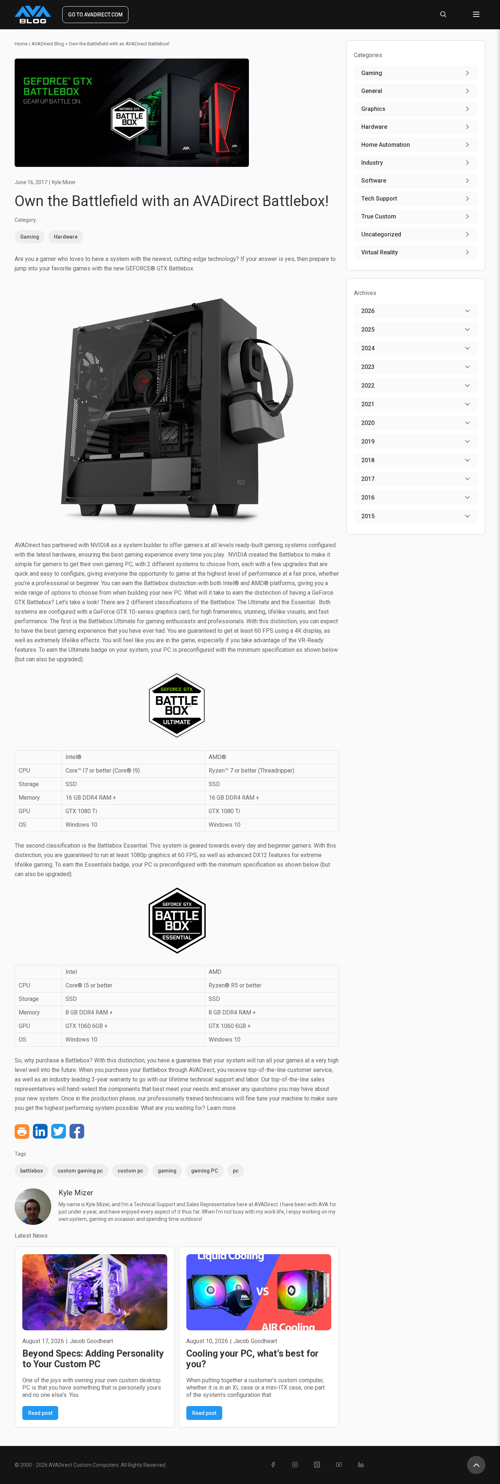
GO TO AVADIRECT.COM (95, 15)
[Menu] (476, 15)
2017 (367, 478)
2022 (367, 385)
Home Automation (385, 144)
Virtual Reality (379, 252)
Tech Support (379, 198)
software (373, 180)
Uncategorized (381, 234)
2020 (367, 422)
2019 (367, 441)
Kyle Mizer (64, 182)
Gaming (29, 237)
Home (21, 43)
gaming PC (204, 1171)
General (371, 90)
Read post (40, 1413)
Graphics (373, 108)
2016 (367, 497)
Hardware (66, 237)
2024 (367, 348)
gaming (167, 1171)
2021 (367, 404)
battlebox (31, 1171)
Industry (372, 162)
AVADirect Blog (47, 43)
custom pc (130, 1171)
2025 (367, 329)
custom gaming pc (80, 1171)
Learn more (221, 1107)
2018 (367, 460)
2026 (367, 310)
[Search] (443, 15)
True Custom (378, 216)
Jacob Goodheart (91, 1341)
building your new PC (155, 592)
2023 (367, 366)
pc (236, 1171)
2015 (367, 516)
